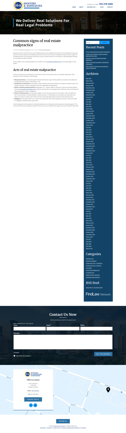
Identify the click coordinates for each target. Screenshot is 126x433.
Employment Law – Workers (93, 265)
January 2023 (89, 169)
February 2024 (90, 139)
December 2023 (90, 143)
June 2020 (88, 241)
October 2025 (89, 92)
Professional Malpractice (44, 50)
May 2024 (88, 132)
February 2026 (90, 83)
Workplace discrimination (93, 277)
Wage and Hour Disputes (93, 275)
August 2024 (89, 125)
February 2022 (90, 195)
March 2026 (89, 81)
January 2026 (89, 85)
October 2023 (89, 148)
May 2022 (88, 188)
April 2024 (88, 134)
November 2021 (90, 202)
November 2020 (90, 230)
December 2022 (90, 171)
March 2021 (89, 220)
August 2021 (89, 209)
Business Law (89, 258)
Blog (102, 7)
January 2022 (89, 197)
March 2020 (89, 248)
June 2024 (88, 130)
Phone (82, 325)
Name (16, 325)
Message (16, 333)
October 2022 (89, 176)
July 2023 (88, 155)
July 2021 (88, 211)
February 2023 (90, 167)
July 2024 (88, 127)
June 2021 (88, 213)
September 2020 (90, 234)
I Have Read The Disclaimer (23, 356)
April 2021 (88, 218)
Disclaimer (16, 352)
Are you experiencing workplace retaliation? (98, 52)
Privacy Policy (56, 428)
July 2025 (88, 99)
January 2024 (89, 141)
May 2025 (88, 104)
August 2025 (89, 97)
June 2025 (88, 102)
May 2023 (88, 160)
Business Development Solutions (71, 428)
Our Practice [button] (91, 7)
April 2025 (88, 106)
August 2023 (89, 153)
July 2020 (88, 239)
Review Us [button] (63, 421)
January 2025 (89, 113)
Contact (110, 7)
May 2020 (88, 244)
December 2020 (90, 227)
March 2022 (89, 192)
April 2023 (88, 162)
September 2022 (90, 178)
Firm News (89, 268)
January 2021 (89, 225)
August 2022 (89, 181)
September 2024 (90, 123)
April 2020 (88, 246)
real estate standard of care (54, 62)
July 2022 (88, 183)
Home (74, 7)
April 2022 (88, 190)
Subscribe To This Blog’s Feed (94, 287)
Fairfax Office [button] (33, 399)
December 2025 (90, 88)
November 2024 (90, 118)
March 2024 (89, 136)
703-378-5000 (106, 3)
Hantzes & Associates (25, 50)
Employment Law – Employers (94, 263)
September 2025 (90, 95)
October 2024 (89, 120)
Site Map (49, 428)
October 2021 (89, 204)
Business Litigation (91, 261)
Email (48, 325)
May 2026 (88, 78)
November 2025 (90, 90)
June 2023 (88, 157)
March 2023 (89, 164)
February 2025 (90, 111)
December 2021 (90, 199)
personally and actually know (27, 89)
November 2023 (90, 146)
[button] (124, 422)
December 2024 (90, 116)
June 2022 (88, 185)
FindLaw (84, 428)
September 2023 (90, 150)
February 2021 (90, 223)
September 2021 (90, 206)
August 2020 (89, 237)
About (81, 7)
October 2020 (89, 232)
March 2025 (89, 109)
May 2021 (88, 216)
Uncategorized (90, 272)
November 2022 (90, 174)
